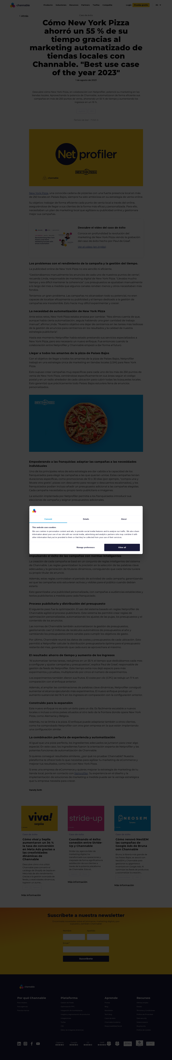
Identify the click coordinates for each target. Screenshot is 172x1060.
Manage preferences (86, 547)
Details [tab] (86, 519)
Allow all (122, 547)
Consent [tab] (48, 519)
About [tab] (124, 519)
